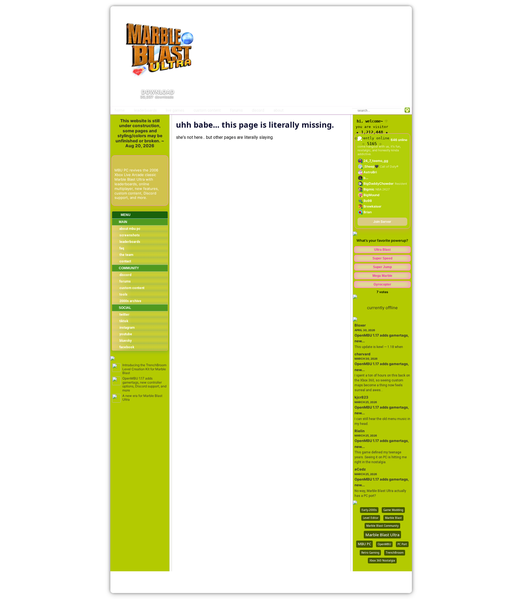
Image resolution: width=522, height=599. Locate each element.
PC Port (402, 544)
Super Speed (382, 258)
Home (120, 110)
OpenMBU (384, 544)
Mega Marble (382, 276)
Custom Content (207, 110)
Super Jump (382, 267)
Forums (236, 110)
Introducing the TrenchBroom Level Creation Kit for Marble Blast (144, 369)
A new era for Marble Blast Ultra (142, 398)
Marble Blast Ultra (382, 534)
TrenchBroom (394, 552)
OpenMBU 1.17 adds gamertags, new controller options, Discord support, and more (144, 384)
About (279, 110)
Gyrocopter (382, 284)
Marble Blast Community (382, 526)
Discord (258, 110)
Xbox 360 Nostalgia (382, 560)
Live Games (175, 110)
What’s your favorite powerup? (382, 240)
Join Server (382, 221)
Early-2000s (369, 510)
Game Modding (393, 510)
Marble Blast (393, 518)
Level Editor (370, 518)
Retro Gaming (370, 552)
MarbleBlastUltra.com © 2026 (261, 582)
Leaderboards (145, 110)
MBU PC (364, 543)
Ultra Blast (382, 250)
